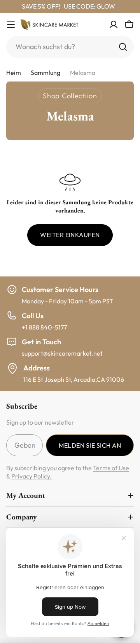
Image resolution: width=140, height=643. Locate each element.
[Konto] (113, 24)
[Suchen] (123, 46)
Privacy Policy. (31, 476)
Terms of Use (111, 468)
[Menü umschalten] (11, 24)
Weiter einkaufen (70, 235)
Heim (13, 72)
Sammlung (45, 72)
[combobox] (70, 47)
